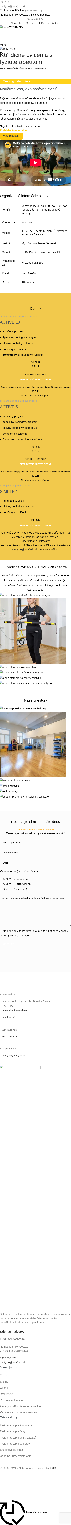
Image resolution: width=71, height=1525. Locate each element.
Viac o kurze (11, 136)
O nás (3, 1375)
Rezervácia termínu (11, 1400)
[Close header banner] (4, 1478)
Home (2, 69)
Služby (4, 1381)
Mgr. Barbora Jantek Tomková (39, 243)
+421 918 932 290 (32, 262)
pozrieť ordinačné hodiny (16, 1010)
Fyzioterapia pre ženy (12, 1431)
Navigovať (8, 1017)
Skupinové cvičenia (11, 1449)
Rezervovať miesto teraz (35, 379)
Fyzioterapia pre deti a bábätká (18, 1437)
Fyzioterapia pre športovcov (16, 1425)
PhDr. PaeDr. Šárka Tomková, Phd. (42, 252)
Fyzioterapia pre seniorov (15, 1443)
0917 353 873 (35, 18)
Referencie (6, 1394)
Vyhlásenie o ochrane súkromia (18, 1412)
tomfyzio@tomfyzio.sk (13, 1055)
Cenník (4, 1387)
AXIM (53, 1468)
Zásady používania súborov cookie (20, 1406)
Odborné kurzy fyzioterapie (15, 1456)
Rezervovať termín (35, 39)
